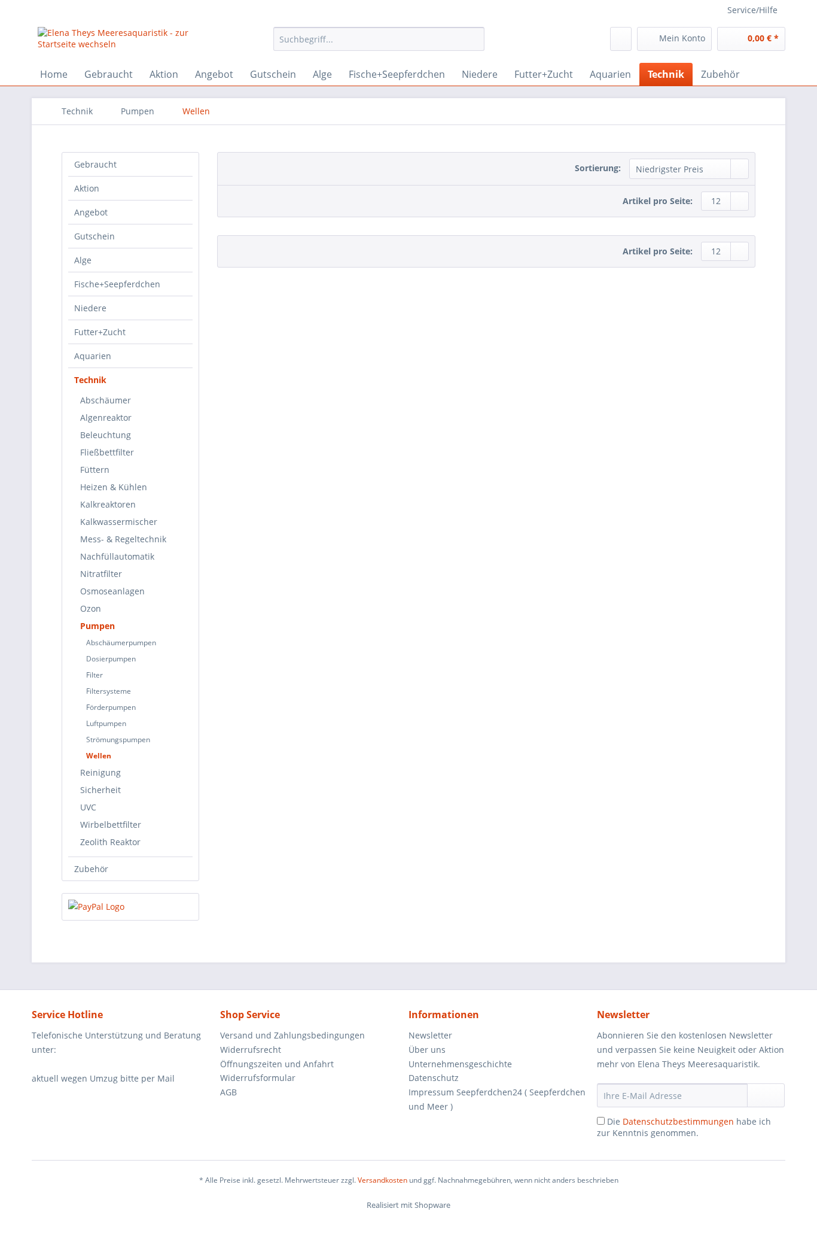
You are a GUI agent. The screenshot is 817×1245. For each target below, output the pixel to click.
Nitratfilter (101, 573)
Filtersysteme (108, 691)
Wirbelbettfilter (110, 824)
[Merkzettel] (621, 39)
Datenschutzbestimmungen (678, 1121)
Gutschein (94, 236)
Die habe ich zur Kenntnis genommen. (684, 1127)
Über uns (427, 1049)
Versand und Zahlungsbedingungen (292, 1035)
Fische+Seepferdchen (117, 284)
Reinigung (100, 772)
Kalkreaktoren (108, 504)
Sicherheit (100, 789)
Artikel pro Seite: (658, 201)
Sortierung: (598, 168)
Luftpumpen (106, 723)
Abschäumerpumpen (121, 642)
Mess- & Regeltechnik (123, 539)
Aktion (86, 188)
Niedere (90, 308)
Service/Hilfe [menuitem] (752, 10)
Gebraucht (95, 164)
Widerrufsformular (257, 1077)
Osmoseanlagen (112, 591)
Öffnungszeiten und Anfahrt (277, 1064)
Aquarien (92, 356)
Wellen (98, 756)
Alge (83, 260)
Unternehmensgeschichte (460, 1064)
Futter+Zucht (100, 332)
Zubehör (91, 868)
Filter (94, 675)
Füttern (94, 469)
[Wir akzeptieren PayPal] (130, 907)
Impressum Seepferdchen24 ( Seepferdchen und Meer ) (497, 1099)
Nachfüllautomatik (117, 556)
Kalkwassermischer (118, 521)
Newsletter (430, 1035)
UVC (88, 807)
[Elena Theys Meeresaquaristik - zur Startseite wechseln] (128, 42)
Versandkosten (382, 1180)
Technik (90, 379)
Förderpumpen (111, 707)
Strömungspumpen (118, 739)
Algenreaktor (106, 417)
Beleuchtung (105, 435)
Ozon (90, 608)
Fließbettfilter (107, 452)
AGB (228, 1092)
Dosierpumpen (111, 659)
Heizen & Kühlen (113, 487)
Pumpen (97, 625)
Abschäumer (105, 400)
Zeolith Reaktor (110, 842)
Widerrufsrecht (250, 1049)
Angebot (91, 212)
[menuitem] (378, 44)
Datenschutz (433, 1077)
